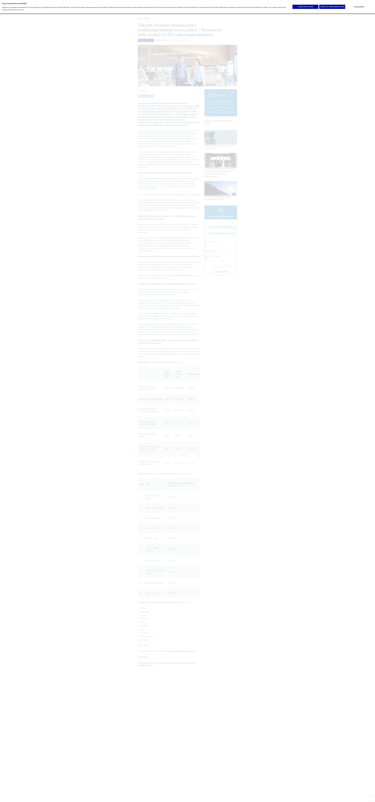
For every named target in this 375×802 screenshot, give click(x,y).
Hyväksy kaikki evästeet (305, 7)
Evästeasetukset (359, 7)
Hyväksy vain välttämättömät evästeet (332, 7)
